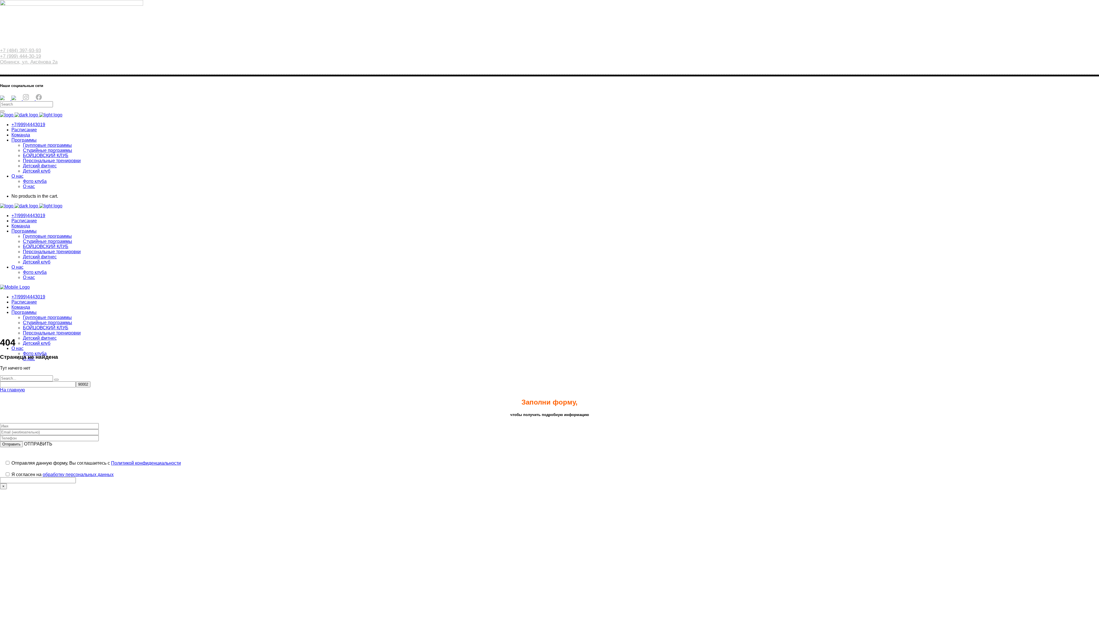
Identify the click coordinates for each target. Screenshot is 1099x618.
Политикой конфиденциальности (146, 463)
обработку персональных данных (78, 474)
